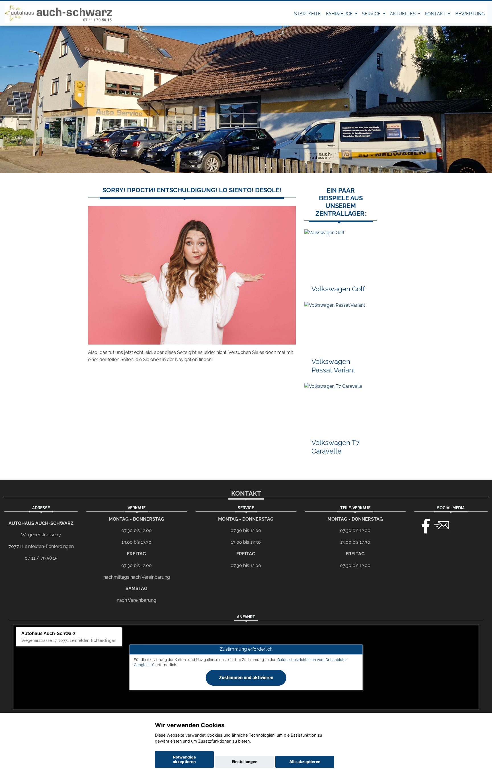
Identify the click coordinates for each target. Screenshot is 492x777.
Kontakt (436, 14)
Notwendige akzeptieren (184, 759)
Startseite (307, 14)
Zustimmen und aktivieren (246, 677)
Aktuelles (403, 14)
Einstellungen (244, 761)
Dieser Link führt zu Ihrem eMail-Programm (441, 524)
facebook (423, 524)
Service (372, 14)
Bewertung (470, 14)
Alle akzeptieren (304, 761)
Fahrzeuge (340, 14)
